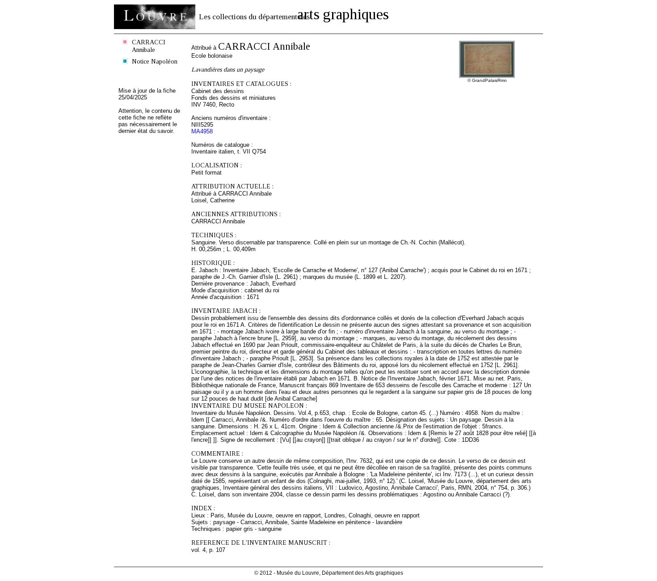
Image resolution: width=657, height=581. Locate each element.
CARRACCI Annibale (148, 45)
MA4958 (202, 131)
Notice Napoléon (154, 61)
